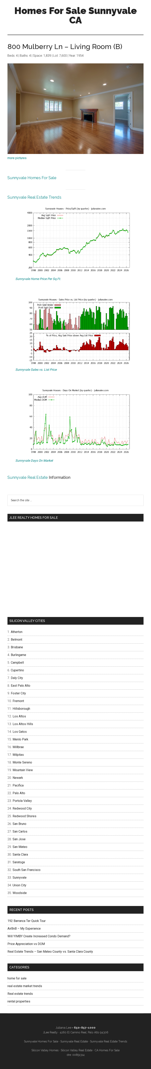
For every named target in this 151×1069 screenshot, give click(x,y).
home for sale (17, 978)
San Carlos (20, 831)
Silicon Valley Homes (45, 1050)
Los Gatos (20, 732)
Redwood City (22, 808)
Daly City (17, 678)
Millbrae (18, 747)
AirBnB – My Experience (24, 928)
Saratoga (19, 862)
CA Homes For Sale (107, 1050)
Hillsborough (21, 709)
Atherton (16, 632)
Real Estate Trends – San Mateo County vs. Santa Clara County (50, 951)
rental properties (18, 1001)
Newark (18, 778)
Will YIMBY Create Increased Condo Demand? (38, 936)
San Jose (19, 839)
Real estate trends (20, 994)
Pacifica (18, 785)
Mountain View (23, 770)
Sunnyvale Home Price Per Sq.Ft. (38, 279)
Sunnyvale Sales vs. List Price (36, 369)
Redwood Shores (24, 816)
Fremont (18, 701)
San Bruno (19, 824)
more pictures (17, 158)
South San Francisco (27, 870)
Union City (19, 885)
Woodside (20, 893)
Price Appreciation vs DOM (26, 944)
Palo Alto (19, 793)
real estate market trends (24, 986)
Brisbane (17, 647)
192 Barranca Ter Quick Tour (26, 921)
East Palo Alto (20, 685)
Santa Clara (20, 854)
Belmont (16, 639)
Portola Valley (22, 801)
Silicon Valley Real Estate (76, 1050)
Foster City (18, 693)
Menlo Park (20, 739)
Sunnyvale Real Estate (27, 477)
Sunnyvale (20, 877)
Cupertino (17, 670)
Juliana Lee (63, 1027)
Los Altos (19, 716)
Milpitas (18, 755)
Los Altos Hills (23, 724)
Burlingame (18, 655)
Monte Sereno (22, 762)
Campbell (17, 662)
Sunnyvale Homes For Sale (31, 177)
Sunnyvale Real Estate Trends (34, 197)
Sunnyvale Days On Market (34, 460)
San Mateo (20, 847)
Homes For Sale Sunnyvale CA (75, 15)
